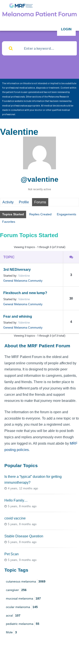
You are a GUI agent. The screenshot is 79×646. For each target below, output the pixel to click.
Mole (11, 632)
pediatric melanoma (22, 623)
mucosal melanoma (23, 598)
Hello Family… (16, 500)
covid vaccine (15, 518)
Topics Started (13, 214)
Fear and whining (17, 316)
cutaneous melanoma (25, 581)
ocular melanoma (22, 607)
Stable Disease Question (23, 536)
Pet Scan (11, 554)
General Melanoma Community (23, 280)
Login (66, 29)
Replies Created (40, 214)
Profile (24, 202)
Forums (40, 202)
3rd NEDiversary (17, 269)
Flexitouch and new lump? (25, 293)
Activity (8, 202)
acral (13, 615)
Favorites (8, 221)
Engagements (66, 214)
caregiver (16, 590)
